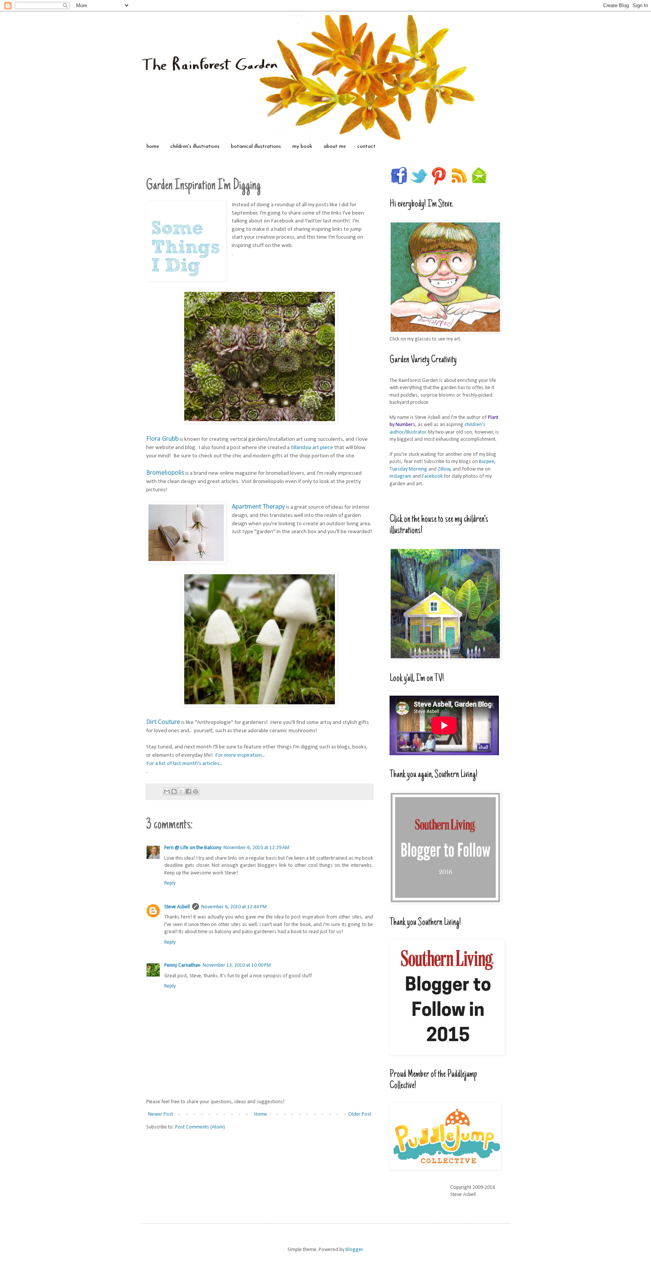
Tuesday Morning (408, 469)
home (153, 146)
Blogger (354, 1250)
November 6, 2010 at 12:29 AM (256, 848)
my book (302, 146)
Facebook (432, 476)
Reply (170, 883)
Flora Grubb (162, 439)
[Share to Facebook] (188, 791)
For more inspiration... (240, 755)
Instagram (400, 476)
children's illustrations (195, 146)
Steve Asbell (177, 907)
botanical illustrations (256, 146)
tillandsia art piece (312, 448)
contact (366, 146)
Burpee (486, 462)
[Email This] (167, 791)
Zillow (444, 469)
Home (260, 1114)
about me (335, 146)
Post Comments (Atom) (200, 1127)
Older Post (359, 1114)
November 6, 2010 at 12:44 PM (234, 907)
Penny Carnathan (182, 965)
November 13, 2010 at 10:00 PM (237, 965)
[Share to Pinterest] (195, 791)
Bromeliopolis (165, 473)
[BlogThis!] (174, 791)
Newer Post (160, 1114)
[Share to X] (181, 791)
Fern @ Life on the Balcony (192, 848)
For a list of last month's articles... (185, 763)
